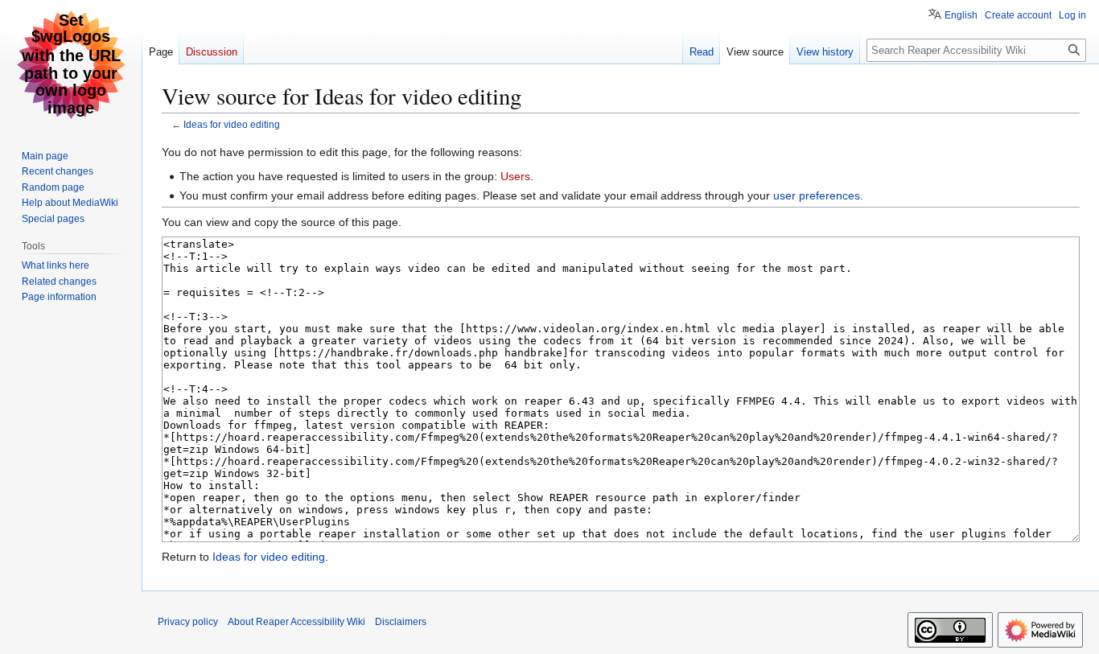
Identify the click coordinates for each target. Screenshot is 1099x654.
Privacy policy (188, 621)
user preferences (816, 195)
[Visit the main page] (70, 64)
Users (515, 176)
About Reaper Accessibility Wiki (296, 621)
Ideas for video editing (231, 124)
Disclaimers (400, 621)
